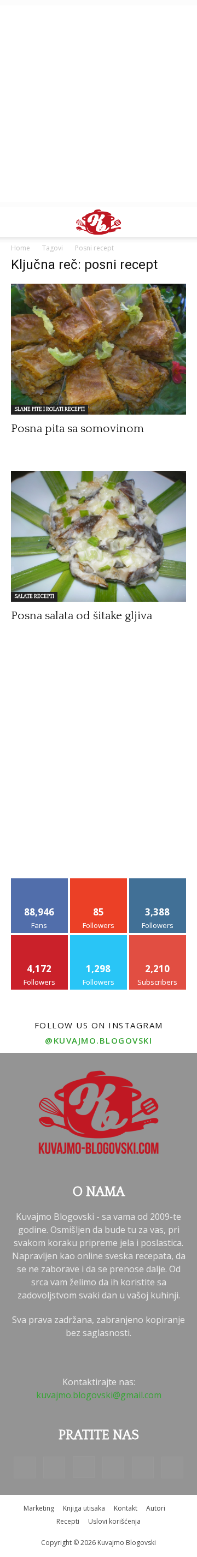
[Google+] (54, 1467)
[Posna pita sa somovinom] (98, 349)
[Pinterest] (113, 1467)
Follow (99, 882)
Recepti (67, 1521)
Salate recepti (34, 597)
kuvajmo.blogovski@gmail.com (98, 1395)
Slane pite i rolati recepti (49, 409)
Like (39, 882)
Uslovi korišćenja (114, 1521)
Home (20, 248)
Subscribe (158, 939)
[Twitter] (143, 1467)
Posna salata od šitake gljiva (81, 615)
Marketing (39, 1508)
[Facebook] (25, 1467)
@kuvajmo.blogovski (98, 1040)
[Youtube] (172, 1467)
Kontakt (125, 1508)
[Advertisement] (98, 103)
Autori (155, 1508)
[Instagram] (84, 1467)
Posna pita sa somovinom (77, 428)
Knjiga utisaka (84, 1508)
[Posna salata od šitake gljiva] (98, 536)
